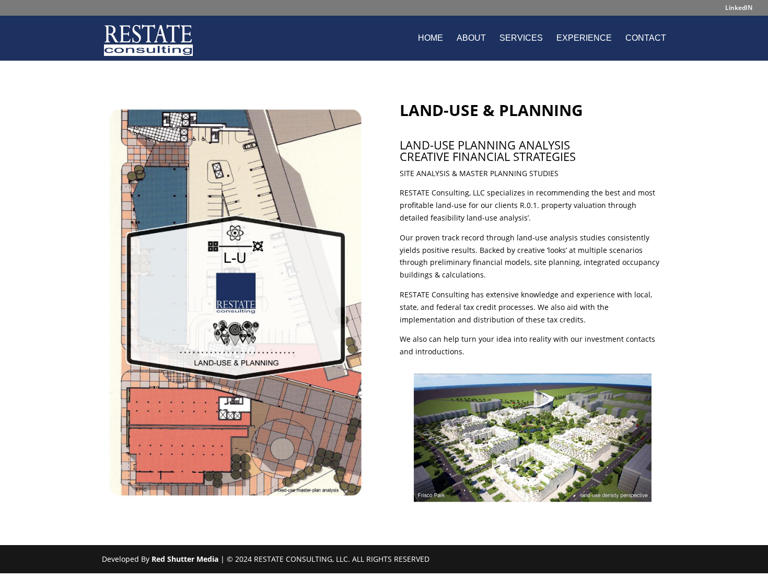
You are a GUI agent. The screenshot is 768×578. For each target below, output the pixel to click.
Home (430, 38)
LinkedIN (738, 8)
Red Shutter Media (185, 559)
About (471, 38)
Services (521, 38)
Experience (584, 38)
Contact (645, 38)
